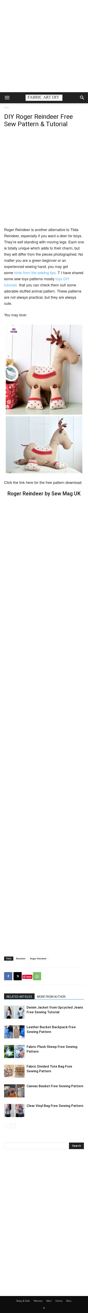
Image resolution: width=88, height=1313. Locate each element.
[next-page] (13, 1125)
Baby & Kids (23, 1301)
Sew (6, 107)
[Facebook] (8, 976)
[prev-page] (6, 1125)
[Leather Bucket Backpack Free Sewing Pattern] (14, 1032)
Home (58, 1301)
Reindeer (21, 958)
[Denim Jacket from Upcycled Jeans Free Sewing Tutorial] (14, 1012)
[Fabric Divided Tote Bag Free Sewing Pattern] (14, 1071)
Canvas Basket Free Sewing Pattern (55, 1086)
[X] (18, 976)
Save (29, 976)
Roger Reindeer (38, 958)
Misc (69, 1301)
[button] (7, 97)
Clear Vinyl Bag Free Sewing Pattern (55, 1106)
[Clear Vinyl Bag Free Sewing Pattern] (14, 1110)
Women (38, 1301)
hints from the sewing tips (35, 272)
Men (49, 1301)
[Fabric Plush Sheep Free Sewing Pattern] (14, 1051)
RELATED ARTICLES (19, 996)
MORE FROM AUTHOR (51, 996)
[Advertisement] (44, 46)
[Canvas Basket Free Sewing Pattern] (14, 1091)
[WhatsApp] (37, 976)
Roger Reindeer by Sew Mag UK (44, 494)
